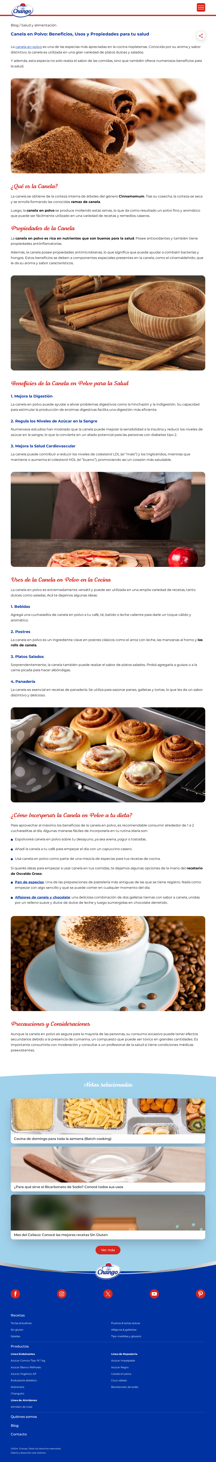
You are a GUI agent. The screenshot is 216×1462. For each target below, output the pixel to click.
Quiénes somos (24, 1417)
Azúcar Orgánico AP (23, 1373)
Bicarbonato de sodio (124, 1386)
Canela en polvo (121, 1373)
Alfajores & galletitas (123, 1329)
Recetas (18, 1315)
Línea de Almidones (24, 1400)
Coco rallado (119, 1380)
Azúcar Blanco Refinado (26, 1367)
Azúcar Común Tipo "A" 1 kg (28, 1360)
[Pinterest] (200, 1294)
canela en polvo (28, 47)
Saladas (15, 1336)
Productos (20, 1346)
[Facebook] (15, 1294)
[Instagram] (61, 1294)
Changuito (17, 1393)
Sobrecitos (17, 1386)
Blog (15, 25)
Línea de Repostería (124, 1354)
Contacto (19, 1434)
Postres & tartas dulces (125, 1323)
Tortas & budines (21, 1323)
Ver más (108, 1250)
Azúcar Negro (120, 1367)
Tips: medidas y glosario (126, 1336)
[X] (108, 1294)
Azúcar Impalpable (123, 1360)
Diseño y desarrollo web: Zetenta (28, 1452)
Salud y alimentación (39, 25)
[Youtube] (154, 1294)
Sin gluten (17, 1329)
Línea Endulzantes (23, 1354)
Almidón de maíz (21, 1406)
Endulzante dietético (24, 1380)
